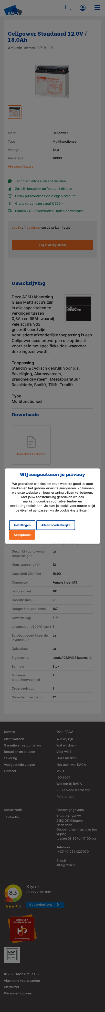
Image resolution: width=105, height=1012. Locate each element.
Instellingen (22, 525)
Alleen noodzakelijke (55, 525)
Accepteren (22, 535)
